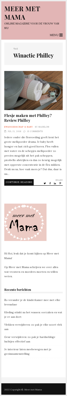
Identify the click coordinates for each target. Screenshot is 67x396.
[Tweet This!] (45, 183)
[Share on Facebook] (50, 183)
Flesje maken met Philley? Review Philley (33, 90)
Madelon (44, 127)
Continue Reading (19, 182)
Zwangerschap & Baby (18, 127)
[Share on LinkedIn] (55, 183)
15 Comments (35, 131)
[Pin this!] (60, 183)
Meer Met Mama (22, 12)
